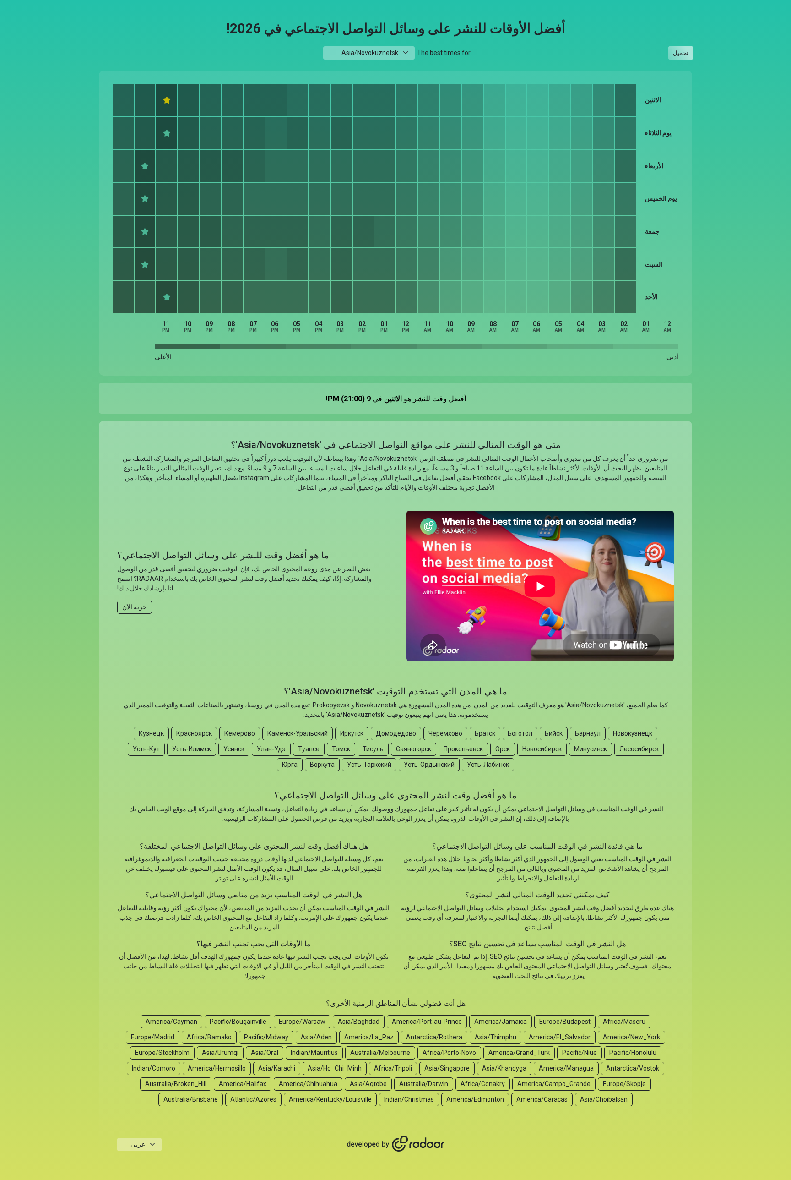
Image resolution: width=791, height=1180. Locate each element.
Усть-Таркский (369, 764)
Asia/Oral (264, 1052)
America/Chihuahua (308, 1083)
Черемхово (445, 733)
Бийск (554, 733)
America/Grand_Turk (519, 1052)
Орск (502, 749)
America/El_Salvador (560, 1037)
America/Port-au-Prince (427, 1021)
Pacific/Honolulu (632, 1052)
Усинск (233, 749)
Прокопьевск (463, 749)
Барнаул (588, 733)
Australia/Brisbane (190, 1099)
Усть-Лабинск (488, 764)
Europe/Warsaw (302, 1021)
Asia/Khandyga (504, 1068)
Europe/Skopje (624, 1083)
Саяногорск (413, 749)
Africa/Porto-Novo (449, 1052)
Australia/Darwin (423, 1083)
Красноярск (194, 733)
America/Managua (566, 1068)
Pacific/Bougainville (238, 1021)
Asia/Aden (316, 1037)
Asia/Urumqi (220, 1052)
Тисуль (373, 749)
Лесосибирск (639, 749)
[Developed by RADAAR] (395, 1143)
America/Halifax (242, 1083)
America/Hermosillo (217, 1068)
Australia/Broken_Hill (175, 1083)
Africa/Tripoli (393, 1068)
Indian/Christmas (409, 1099)
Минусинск (590, 749)
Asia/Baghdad (358, 1021)
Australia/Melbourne (380, 1052)
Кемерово (239, 733)
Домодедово (396, 733)
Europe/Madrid (152, 1037)
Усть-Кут (146, 749)
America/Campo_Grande (554, 1083)
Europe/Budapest (565, 1021)
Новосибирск (542, 749)
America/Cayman (171, 1021)
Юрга (290, 764)
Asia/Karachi (276, 1068)
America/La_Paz (369, 1037)
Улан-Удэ (271, 749)
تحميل (680, 52)
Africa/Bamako (209, 1037)
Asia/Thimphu (495, 1037)
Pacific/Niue (579, 1052)
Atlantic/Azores (253, 1099)
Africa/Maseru (624, 1021)
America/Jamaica (500, 1021)
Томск (341, 749)
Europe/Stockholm (162, 1052)
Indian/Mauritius (314, 1052)
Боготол (520, 733)
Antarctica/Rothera (434, 1037)
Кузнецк (151, 733)
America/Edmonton (475, 1099)
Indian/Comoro (153, 1068)
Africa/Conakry (483, 1083)
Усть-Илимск (191, 749)
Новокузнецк (632, 733)
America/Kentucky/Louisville (330, 1099)
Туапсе (309, 749)
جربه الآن (134, 607)
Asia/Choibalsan (604, 1099)
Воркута (322, 764)
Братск (485, 733)
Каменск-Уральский (297, 733)
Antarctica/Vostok (632, 1068)
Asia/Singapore (447, 1068)
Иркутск (351, 733)
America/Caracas (542, 1099)
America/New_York (631, 1037)
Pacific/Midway (266, 1037)
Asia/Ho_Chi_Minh (335, 1068)
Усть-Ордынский (429, 764)
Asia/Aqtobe (368, 1083)
